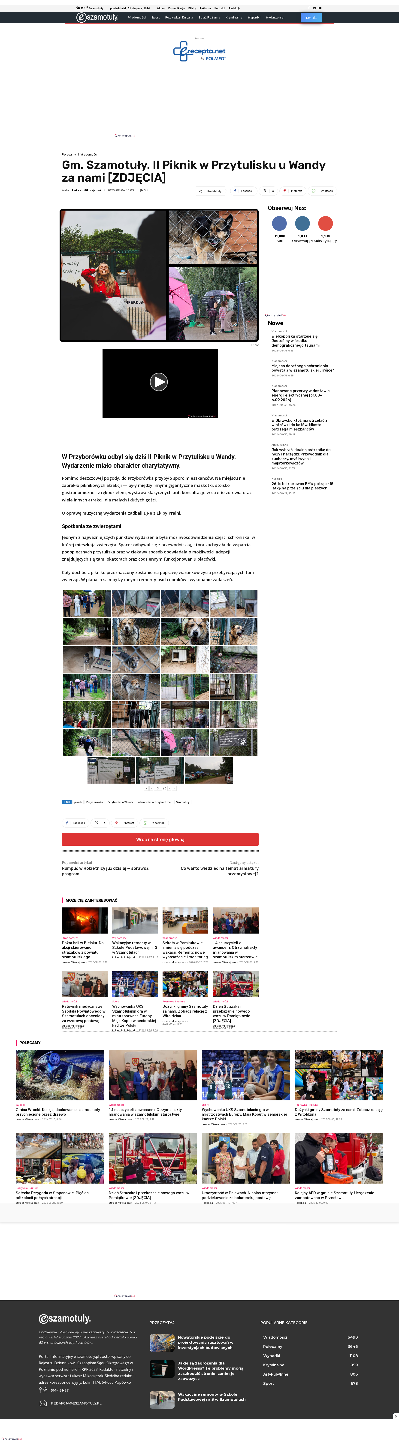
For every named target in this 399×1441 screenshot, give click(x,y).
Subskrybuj (325, 218)
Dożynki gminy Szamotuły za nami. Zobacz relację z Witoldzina (185, 1011)
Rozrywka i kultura (174, 1001)
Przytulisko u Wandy (120, 802)
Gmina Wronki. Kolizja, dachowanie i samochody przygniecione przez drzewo (58, 1112)
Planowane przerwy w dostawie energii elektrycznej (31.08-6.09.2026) (301, 395)
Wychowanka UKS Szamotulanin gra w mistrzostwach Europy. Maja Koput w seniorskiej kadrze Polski (134, 1016)
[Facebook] (309, 8)
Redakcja (207, 1202)
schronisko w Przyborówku (155, 802)
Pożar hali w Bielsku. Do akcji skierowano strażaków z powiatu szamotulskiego (83, 949)
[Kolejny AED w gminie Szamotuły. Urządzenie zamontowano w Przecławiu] (339, 1158)
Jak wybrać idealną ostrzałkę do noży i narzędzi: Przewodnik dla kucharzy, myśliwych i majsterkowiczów (301, 456)
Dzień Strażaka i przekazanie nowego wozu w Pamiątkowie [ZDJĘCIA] (231, 1013)
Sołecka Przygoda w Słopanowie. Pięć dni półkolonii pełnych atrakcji (53, 1195)
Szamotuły (183, 802)
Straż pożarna (70, 938)
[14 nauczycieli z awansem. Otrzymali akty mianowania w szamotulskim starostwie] (236, 920)
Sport (115, 1001)
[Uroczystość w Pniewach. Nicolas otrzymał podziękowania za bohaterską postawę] (246, 1158)
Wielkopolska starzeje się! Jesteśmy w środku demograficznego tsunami (296, 340)
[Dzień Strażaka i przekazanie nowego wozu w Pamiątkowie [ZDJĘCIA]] (236, 984)
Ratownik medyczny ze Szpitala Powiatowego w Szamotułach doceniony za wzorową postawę (84, 1013)
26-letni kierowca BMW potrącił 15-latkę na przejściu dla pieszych (303, 486)
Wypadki (277, 479)
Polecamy (69, 154)
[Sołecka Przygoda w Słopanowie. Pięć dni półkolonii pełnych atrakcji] (60, 1158)
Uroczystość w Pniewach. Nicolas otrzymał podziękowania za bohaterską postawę (240, 1195)
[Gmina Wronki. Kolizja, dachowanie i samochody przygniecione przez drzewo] (60, 1075)
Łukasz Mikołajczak (86, 190)
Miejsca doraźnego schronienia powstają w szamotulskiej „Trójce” (303, 368)
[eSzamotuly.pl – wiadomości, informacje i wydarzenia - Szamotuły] (97, 17)
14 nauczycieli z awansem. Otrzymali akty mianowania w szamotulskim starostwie (235, 949)
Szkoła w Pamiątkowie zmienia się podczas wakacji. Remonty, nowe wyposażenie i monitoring (185, 949)
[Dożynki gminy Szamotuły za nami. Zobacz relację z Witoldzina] (185, 984)
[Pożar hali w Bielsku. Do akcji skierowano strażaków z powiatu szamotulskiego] (85, 920)
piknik (78, 802)
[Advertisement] (199, 99)
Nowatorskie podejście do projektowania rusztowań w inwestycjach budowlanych (205, 1342)
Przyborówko (94, 802)
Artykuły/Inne (280, 445)
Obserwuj (303, 218)
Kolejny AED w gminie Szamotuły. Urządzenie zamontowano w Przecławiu (334, 1195)
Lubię (279, 218)
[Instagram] (314, 8)
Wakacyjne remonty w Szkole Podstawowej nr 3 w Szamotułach (134, 947)
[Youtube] (320, 8)
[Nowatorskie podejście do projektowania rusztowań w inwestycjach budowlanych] (162, 1343)
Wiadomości (89, 154)
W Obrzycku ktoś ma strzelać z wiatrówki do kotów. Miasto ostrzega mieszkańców (299, 424)
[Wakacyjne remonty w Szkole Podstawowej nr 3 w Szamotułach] (135, 920)
